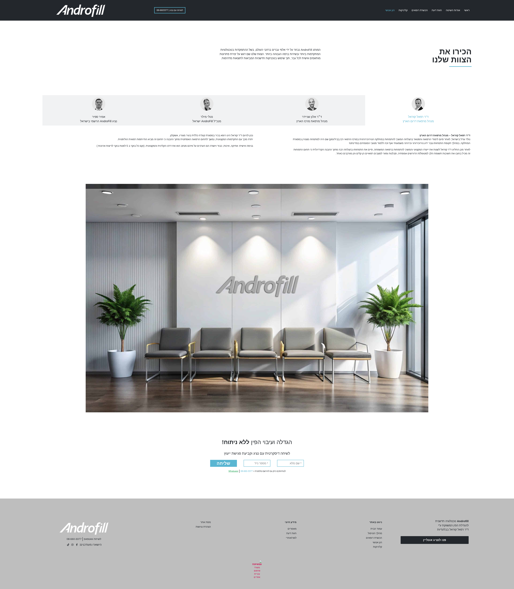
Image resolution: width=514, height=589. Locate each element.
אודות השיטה (453, 10)
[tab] (418, 110)
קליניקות (403, 10)
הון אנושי (390, 10)
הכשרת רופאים (420, 10)
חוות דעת (437, 10)
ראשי (467, 10)
